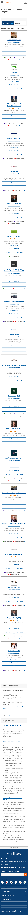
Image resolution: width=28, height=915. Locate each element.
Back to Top (14, 847)
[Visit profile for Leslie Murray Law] (14, 35)
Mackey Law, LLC (14, 651)
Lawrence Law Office (14, 236)
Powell (21, 706)
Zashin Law (14, 171)
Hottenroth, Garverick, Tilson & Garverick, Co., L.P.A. (14, 270)
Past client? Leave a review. (14, 42)
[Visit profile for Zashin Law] (14, 166)
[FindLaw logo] (7, 2)
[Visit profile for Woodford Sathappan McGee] (14, 453)
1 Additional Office (14, 147)
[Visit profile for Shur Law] (14, 68)
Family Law (6, 695)
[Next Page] (16, 678)
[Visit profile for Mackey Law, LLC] (14, 646)
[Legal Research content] (25, 899)
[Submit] (25, 874)
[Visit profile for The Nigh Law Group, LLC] (14, 549)
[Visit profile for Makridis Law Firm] (14, 198)
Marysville (15, 706)
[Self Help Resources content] (25, 895)
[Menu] (2, 2)
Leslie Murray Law (14, 40)
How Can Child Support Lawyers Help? (12, 726)
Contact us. (6, 864)
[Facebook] (2, 882)
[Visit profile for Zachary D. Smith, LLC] (14, 133)
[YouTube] (7, 882)
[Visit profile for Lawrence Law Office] (14, 231)
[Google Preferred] (25, 882)
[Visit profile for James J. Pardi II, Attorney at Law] (14, 360)
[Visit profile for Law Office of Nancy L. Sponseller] (14, 488)
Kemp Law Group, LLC (14, 429)
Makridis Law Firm (14, 203)
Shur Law (14, 73)
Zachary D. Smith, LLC (14, 138)
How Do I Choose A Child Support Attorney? (12, 798)
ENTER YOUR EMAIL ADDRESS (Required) (10, 871)
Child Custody (14, 695)
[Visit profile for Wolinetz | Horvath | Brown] (14, 297)
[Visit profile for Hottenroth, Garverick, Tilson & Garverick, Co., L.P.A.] (14, 264)
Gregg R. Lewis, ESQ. (14, 618)
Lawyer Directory (4, 5)
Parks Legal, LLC (14, 396)
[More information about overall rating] (18, 108)
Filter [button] (4, 15)
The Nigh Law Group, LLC (14, 554)
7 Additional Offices (14, 467)
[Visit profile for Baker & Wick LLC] (14, 582)
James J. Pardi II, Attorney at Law (14, 365)
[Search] (25, 2)
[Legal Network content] (25, 904)
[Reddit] (20, 882)
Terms (2, 911)
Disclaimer (13, 911)
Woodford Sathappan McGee (14, 458)
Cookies (20, 911)
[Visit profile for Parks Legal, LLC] (14, 391)
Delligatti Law (14, 334)
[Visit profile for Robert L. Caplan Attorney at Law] (14, 518)
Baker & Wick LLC (14, 587)
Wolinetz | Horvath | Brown (14, 302)
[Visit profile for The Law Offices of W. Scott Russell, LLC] (14, 99)
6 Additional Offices (14, 81)
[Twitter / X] (11, 882)
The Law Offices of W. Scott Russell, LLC (14, 105)
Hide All (8, 715)
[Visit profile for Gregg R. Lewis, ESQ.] (14, 613)
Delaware (10, 706)
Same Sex (18, 698)
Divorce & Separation (8, 698)
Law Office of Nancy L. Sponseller (14, 493)
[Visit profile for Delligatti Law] (14, 329)
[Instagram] (16, 882)
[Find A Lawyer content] (25, 891)
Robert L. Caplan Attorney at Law (14, 523)
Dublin (4, 708)
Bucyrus (4, 706)
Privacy (7, 911)
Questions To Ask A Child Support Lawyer (12, 742)
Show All (3, 715)
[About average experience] (19, 60)
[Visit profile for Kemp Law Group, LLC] (14, 424)
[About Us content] (25, 887)
